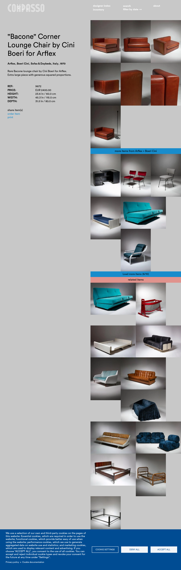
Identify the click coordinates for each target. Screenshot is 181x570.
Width (12, 97)
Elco (95, 201)
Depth (12, 101)
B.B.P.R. (128, 158)
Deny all (134, 550)
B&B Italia (160, 426)
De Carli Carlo (113, 458)
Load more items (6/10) (136, 274)
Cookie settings (105, 550)
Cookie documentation (33, 562)
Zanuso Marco (132, 201)
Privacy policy (12, 562)
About (156, 6)
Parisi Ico (139, 361)
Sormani (98, 426)
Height (13, 94)
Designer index (101, 6)
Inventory (98, 9)
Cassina (97, 361)
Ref (10, 86)
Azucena (105, 504)
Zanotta (170, 330)
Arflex (109, 158)
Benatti (97, 330)
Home (26, 8)
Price (11, 90)
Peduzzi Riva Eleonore (151, 330)
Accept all (163, 550)
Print (10, 117)
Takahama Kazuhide (135, 393)
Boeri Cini (99, 158)
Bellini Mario (145, 426)
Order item (14, 114)
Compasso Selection (150, 458)
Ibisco (142, 290)
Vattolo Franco (147, 287)
